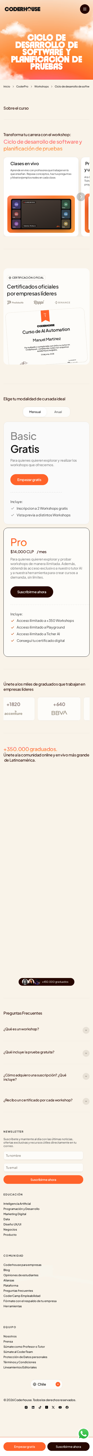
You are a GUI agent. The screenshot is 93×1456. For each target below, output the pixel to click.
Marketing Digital (14, 1214)
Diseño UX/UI (12, 1224)
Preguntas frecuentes (18, 1290)
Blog (6, 1270)
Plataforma (10, 1285)
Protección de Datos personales (25, 1357)
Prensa (8, 1341)
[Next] (81, 196)
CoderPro (22, 86)
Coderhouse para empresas (22, 1265)
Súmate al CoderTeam (18, 1352)
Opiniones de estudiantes (20, 1275)
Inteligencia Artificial (17, 1203)
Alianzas (8, 1280)
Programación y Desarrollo (21, 1209)
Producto (10, 1234)
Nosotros (10, 1336)
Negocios (10, 1229)
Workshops (41, 86)
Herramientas (12, 1306)
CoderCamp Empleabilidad (21, 1296)
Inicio (6, 86)
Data (6, 1219)
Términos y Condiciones (19, 1362)
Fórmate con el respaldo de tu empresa (29, 1301)
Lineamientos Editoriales (20, 1367)
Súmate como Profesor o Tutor (24, 1346)
